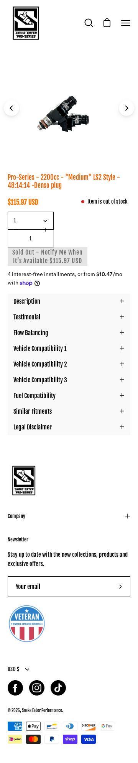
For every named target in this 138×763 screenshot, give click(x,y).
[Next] (126, 108)
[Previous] (11, 108)
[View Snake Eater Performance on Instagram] (36, 688)
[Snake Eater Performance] (25, 23)
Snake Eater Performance (42, 710)
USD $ (13, 669)
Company (16, 516)
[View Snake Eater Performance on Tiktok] (58, 688)
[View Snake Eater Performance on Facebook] (15, 688)
